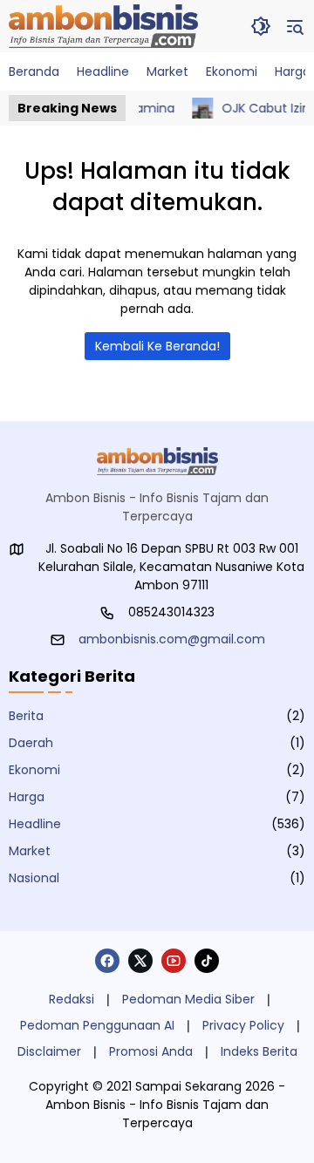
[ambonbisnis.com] (103, 26)
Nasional (34, 878)
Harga (26, 797)
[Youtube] (173, 961)
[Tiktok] (207, 961)
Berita (26, 715)
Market (30, 851)
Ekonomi (34, 770)
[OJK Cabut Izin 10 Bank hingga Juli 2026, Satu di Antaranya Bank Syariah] (197, 108)
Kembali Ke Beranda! (157, 346)
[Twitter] (140, 961)
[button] (260, 26)
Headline (35, 824)
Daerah (31, 743)
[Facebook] (107, 961)
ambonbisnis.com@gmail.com (171, 639)
